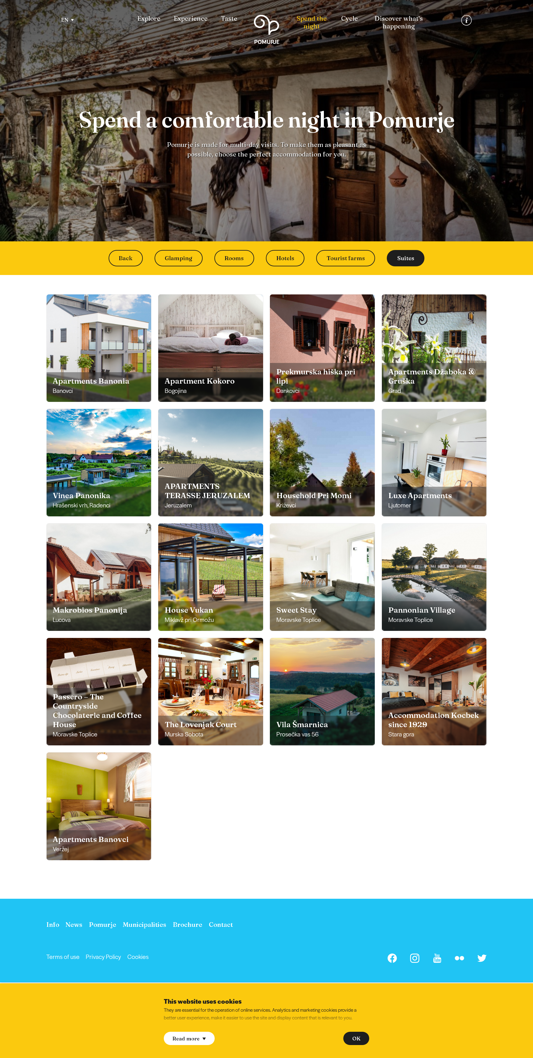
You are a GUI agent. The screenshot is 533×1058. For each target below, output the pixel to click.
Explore (148, 18)
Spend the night (312, 22)
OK (356, 1038)
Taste (229, 18)
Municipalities (144, 924)
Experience (191, 18)
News (73, 924)
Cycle (349, 18)
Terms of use (63, 956)
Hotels (285, 258)
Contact (221, 924)
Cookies (138, 956)
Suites (405, 258)
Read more (186, 1038)
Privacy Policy (103, 956)
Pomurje (102, 924)
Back (125, 258)
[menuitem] (148, 19)
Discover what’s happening (398, 22)
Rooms (234, 258)
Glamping (178, 258)
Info (52, 924)
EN (64, 20)
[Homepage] (266, 31)
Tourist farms (346, 258)
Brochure (187, 924)
